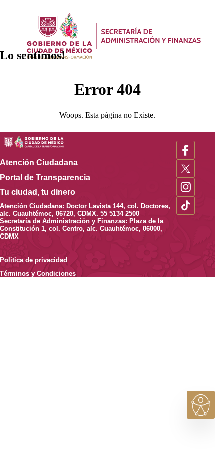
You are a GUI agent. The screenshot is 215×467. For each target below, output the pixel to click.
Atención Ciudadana (46, 162)
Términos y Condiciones (38, 273)
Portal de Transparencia (52, 177)
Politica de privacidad (41, 260)
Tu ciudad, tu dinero (45, 192)
